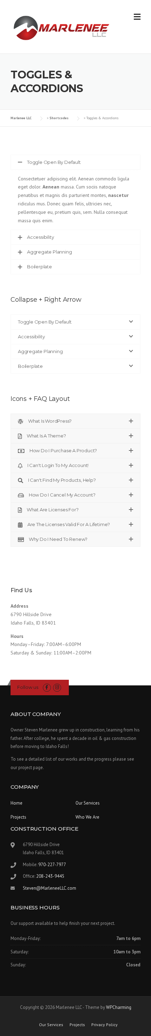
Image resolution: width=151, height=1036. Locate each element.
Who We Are (87, 817)
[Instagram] (57, 687)
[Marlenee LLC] (62, 27)
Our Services (88, 803)
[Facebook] (47, 687)
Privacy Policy (104, 1025)
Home (16, 803)
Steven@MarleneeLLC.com (49, 888)
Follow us (27, 687)
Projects (18, 817)
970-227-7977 (52, 865)
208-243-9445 (50, 876)
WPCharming (118, 1007)
